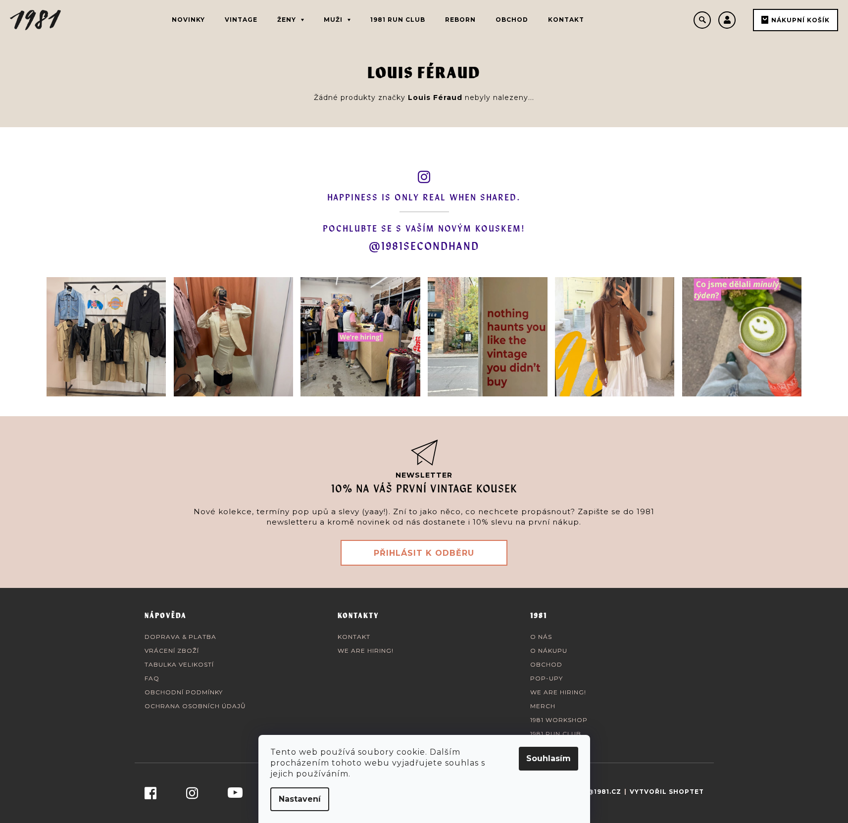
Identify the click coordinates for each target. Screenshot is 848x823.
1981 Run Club (555, 733)
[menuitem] (188, 20)
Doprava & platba (180, 636)
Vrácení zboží (172, 650)
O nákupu (548, 650)
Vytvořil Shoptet (667, 791)
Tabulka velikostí (179, 664)
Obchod (546, 664)
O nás (541, 636)
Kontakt (354, 636)
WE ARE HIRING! (366, 650)
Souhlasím (548, 758)
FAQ (152, 678)
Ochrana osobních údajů (195, 706)
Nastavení (300, 799)
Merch (542, 706)
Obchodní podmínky (184, 692)
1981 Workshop (559, 720)
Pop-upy (546, 678)
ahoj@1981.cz (594, 791)
